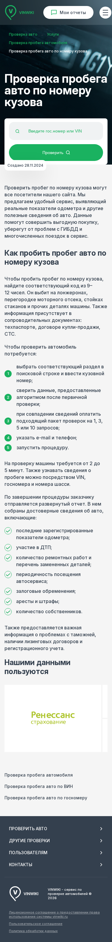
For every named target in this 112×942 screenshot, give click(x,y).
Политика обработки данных (33, 931)
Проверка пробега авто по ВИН (38, 786)
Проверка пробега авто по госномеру (45, 797)
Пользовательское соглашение (35, 924)
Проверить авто (28, 828)
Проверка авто (23, 34)
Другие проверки (29, 840)
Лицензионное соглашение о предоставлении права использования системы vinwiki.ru (54, 914)
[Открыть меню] (105, 13)
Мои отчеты (73, 12)
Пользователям (28, 852)
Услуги (53, 34)
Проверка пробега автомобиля (38, 42)
